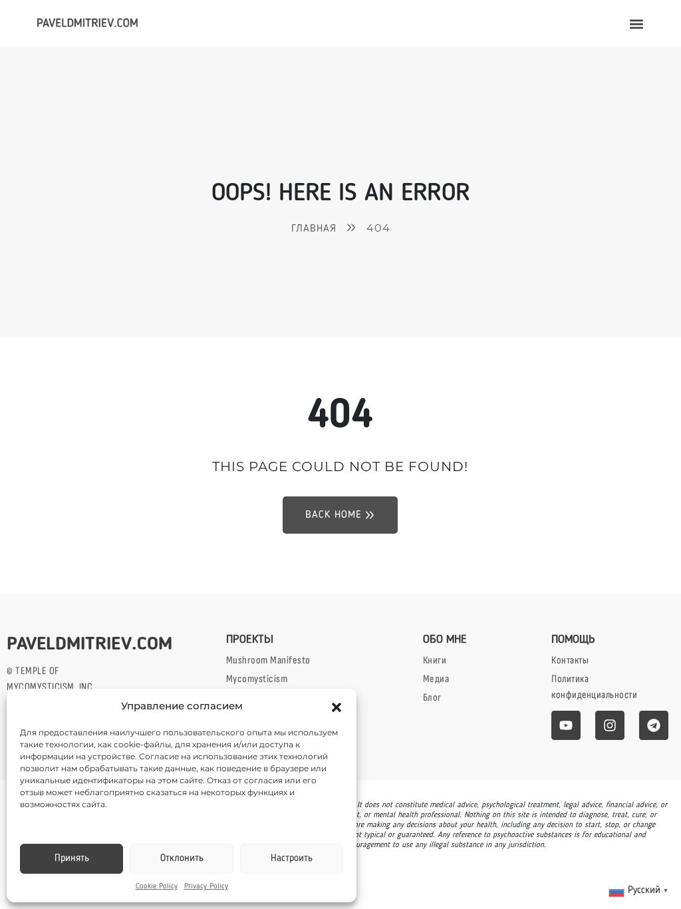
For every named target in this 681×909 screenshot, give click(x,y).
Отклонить (182, 859)
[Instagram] (609, 725)
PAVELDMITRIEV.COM (89, 645)
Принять (72, 859)
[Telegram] (653, 725)
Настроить (292, 859)
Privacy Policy (206, 886)
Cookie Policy (157, 886)
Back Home (333, 515)
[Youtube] (566, 725)
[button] (336, 706)
